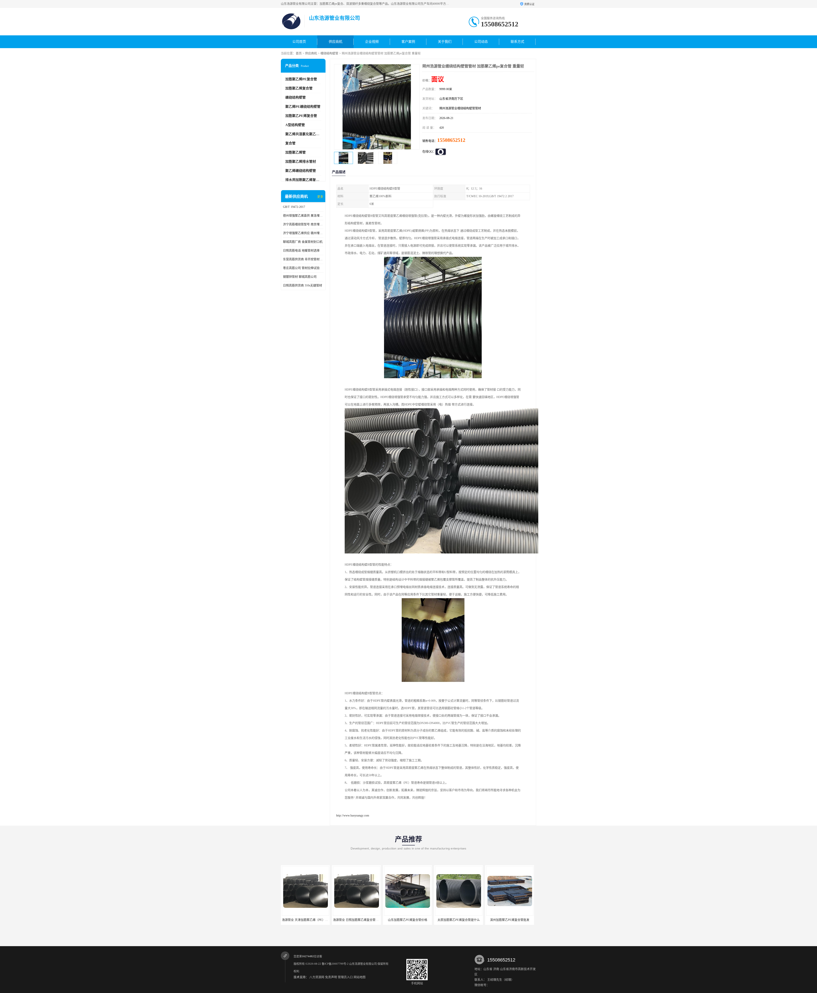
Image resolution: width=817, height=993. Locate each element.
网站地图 (360, 977)
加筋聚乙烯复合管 (299, 88)
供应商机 (335, 41)
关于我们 (444, 41)
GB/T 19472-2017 (294, 206)
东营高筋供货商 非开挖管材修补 (303, 259)
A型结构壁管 (295, 125)
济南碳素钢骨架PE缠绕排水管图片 (509, 919)
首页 (299, 53)
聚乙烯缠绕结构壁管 (300, 170)
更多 (320, 196)
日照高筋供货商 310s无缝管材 (302, 285)
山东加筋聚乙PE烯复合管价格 (305, 919)
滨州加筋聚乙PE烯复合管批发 (407, 919)
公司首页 (299, 41)
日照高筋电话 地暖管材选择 (301, 250)
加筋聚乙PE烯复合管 (301, 116)
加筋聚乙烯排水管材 (300, 161)
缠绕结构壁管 (329, 53)
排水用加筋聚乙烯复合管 (304, 180)
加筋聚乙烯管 (295, 152)
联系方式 (517, 41)
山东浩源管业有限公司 (363, 963)
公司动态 (481, 41)
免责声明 (331, 977)
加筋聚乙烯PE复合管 (301, 79)
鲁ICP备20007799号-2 (335, 963)
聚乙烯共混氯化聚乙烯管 (304, 134)
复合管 (290, 143)
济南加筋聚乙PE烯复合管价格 (458, 919)
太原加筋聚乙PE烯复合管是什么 (356, 919)
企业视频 (372, 41)
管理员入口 (345, 977)
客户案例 (408, 41)
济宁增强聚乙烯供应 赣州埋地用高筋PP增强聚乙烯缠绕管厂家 (303, 233)
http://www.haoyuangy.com (352, 815)
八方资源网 (316, 977)
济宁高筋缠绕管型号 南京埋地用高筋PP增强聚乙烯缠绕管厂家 (303, 224)
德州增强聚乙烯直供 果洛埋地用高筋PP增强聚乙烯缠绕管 (303, 215)
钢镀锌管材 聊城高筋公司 (300, 276)
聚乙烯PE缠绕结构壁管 (302, 106)
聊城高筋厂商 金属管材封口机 (303, 241)
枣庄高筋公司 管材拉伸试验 (301, 268)
